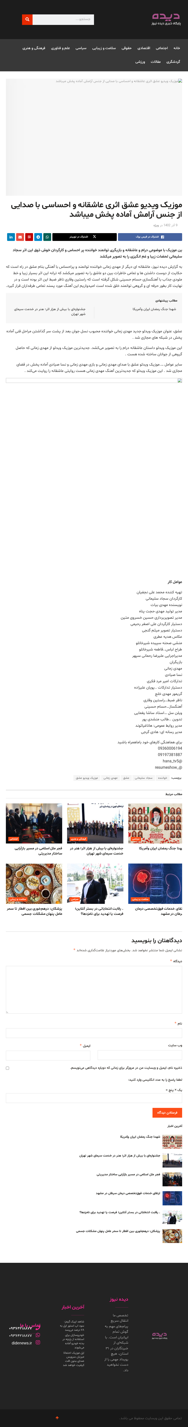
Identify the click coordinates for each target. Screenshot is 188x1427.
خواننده (162, 778)
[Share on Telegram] (38, 237)
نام (178, 1023)
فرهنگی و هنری (34, 48)
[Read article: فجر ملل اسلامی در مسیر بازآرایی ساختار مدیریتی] (34, 823)
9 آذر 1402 (170, 225)
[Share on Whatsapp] (47, 237)
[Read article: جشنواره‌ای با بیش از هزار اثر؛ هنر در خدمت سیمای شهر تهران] (95, 823)
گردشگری (173, 62)
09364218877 (20, 1328)
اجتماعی (162, 48)
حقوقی (127, 48)
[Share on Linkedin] (11, 237)
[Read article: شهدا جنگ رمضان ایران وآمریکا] (156, 823)
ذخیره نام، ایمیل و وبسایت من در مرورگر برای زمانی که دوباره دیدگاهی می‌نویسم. (126, 1068)
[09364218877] (37, 1327)
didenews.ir (22, 1343)
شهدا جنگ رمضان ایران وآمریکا (154, 309)
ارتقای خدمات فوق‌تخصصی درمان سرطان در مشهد (128, 1193)
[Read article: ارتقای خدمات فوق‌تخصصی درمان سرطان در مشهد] (156, 884)
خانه (177, 48)
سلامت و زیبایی (104, 48)
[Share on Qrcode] (29, 237)
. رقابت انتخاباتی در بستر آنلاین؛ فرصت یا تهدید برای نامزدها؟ (99, 911)
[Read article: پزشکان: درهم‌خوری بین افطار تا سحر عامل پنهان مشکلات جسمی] (34, 884)
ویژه (156, 225)
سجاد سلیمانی (144, 778)
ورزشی (140, 62)
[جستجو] (27, 19)
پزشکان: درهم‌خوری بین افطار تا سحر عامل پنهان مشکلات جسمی (34, 911)
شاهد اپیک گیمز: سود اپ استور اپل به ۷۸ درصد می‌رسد (72, 1326)
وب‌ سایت (175, 1045)
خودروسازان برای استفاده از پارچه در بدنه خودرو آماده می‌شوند (73, 1341)
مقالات (156, 62)
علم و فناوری (60, 48)
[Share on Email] (20, 237)
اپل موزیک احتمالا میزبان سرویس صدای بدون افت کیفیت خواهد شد (73, 1359)
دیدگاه (176, 961)
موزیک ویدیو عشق (87, 778)
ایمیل (85, 1045)
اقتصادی (144, 48)
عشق (126, 778)
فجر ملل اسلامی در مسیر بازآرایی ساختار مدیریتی (38, 851)
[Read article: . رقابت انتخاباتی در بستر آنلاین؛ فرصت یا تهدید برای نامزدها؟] (95, 884)
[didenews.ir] (37, 1342)
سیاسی (81, 48)
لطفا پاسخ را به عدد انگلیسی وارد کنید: (155, 1080)
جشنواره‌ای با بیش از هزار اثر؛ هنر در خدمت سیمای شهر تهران (96, 851)
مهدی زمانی (111, 778)
